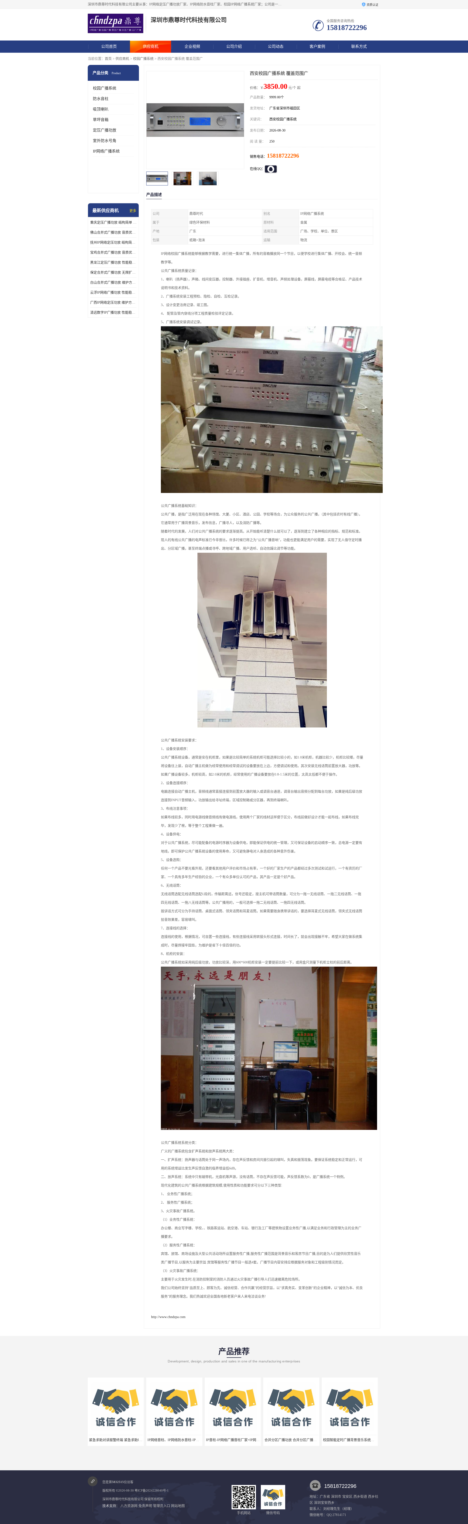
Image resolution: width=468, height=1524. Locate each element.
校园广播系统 (143, 59)
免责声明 (145, 1506)
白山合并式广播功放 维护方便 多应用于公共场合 (113, 282)
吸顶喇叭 (100, 109)
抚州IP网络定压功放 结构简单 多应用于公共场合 (113, 242)
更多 (132, 211)
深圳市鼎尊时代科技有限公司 (123, 1499)
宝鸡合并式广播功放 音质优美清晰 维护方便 (113, 252)
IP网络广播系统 (106, 151)
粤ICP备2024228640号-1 (152, 1490)
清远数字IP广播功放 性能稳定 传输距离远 (113, 312)
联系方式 (359, 46)
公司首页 (109, 46)
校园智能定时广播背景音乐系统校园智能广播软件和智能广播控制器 (257, 1440)
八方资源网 (128, 1506)
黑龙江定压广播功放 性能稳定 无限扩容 (113, 262)
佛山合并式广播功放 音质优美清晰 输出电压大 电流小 (113, 232)
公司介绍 (234, 46)
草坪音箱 (100, 120)
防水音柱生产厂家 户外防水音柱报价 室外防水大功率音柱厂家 (370, 1440)
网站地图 (178, 1506)
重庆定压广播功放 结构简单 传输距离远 (113, 222)
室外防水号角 (104, 141)
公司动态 (275, 46)
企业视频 (192, 46)
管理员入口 (161, 1506)
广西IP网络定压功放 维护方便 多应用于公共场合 (113, 302)
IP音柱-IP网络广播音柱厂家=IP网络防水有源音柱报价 (129, 1440)
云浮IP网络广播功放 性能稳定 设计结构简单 (113, 292)
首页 (108, 59)
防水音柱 (100, 99)
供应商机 (150, 46)
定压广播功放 (104, 130)
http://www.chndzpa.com (168, 1317)
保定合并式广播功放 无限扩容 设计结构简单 (113, 272)
